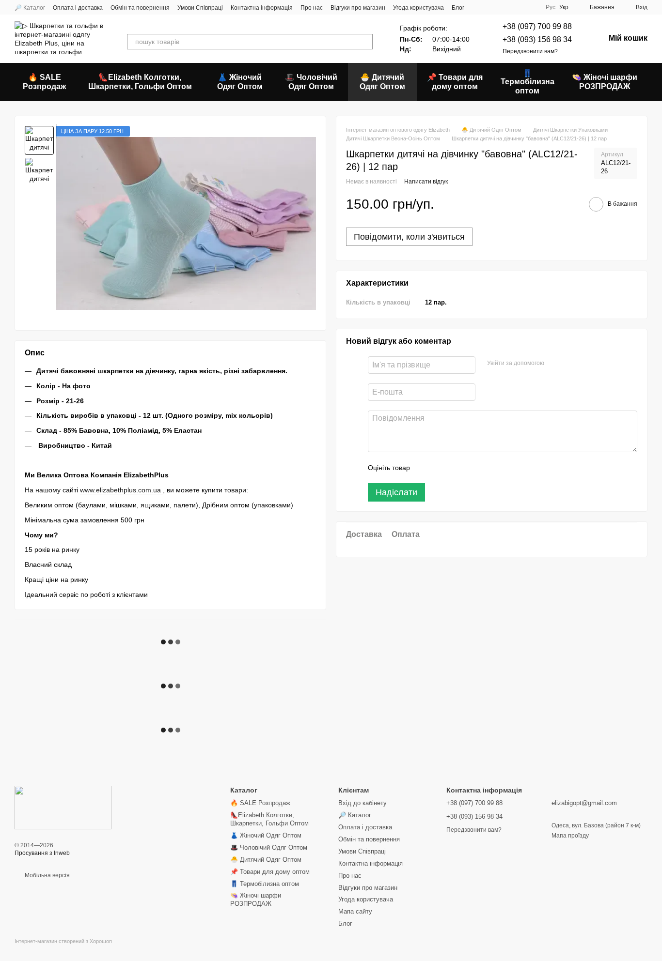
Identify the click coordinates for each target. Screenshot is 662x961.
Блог (458, 7)
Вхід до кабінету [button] (362, 803)
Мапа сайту (355, 911)
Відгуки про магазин (358, 7)
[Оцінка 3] (457, 467)
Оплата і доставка (78, 7)
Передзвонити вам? (530, 51)
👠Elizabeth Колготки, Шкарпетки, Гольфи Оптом (140, 81)
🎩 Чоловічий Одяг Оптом (311, 81)
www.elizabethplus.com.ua (121, 490)
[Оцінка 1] (426, 467)
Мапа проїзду (570, 835)
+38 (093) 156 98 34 (537, 39)
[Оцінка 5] (488, 467)
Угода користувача (418, 7)
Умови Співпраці (200, 7)
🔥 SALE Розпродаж (44, 81)
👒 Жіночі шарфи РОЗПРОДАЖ (604, 81)
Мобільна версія (46, 875)
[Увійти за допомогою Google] (570, 363)
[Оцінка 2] (441, 467)
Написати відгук (426, 181)
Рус (550, 7)
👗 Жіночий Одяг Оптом (240, 81)
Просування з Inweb (42, 853)
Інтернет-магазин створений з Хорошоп (63, 941)
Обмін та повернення (140, 7)
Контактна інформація (262, 7)
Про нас (311, 7)
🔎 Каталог (30, 7)
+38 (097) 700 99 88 (537, 26)
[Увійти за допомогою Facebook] (555, 363)
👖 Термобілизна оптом (527, 82)
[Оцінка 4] (472, 467)
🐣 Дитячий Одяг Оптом (382, 81)
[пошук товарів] (365, 41)
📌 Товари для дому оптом (455, 81)
